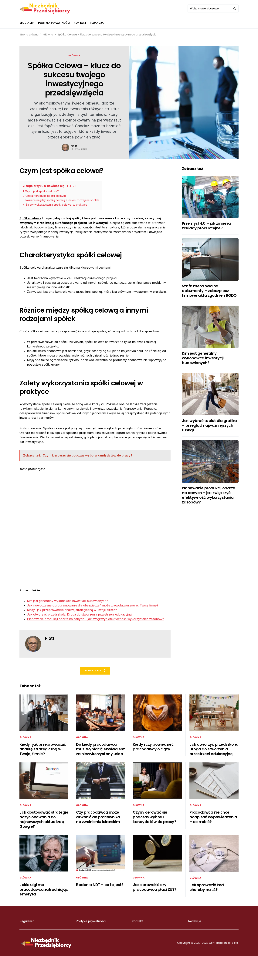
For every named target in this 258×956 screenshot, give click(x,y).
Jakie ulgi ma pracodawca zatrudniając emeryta (43, 889)
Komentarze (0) (95, 670)
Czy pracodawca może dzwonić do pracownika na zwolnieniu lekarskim (98, 817)
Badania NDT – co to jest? (100, 884)
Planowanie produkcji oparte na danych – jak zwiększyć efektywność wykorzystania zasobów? (95, 619)
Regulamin (26, 921)
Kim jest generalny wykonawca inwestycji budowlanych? (67, 601)
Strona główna (29, 34)
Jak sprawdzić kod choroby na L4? (206, 887)
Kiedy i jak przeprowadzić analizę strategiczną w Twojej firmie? (72, 610)
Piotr (74, 146)
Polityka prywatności (91, 921)
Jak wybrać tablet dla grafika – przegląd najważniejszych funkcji (209, 425)
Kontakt (137, 921)
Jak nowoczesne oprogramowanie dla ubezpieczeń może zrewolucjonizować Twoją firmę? (92, 605)
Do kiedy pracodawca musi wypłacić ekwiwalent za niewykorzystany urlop (100, 749)
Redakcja (194, 921)
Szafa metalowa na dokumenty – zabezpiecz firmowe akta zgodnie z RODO (209, 290)
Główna (48, 34)
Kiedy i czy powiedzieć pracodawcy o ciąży (153, 747)
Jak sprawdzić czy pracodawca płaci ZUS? (154, 887)
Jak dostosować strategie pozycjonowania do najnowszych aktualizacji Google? (43, 819)
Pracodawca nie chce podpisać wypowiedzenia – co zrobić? (213, 817)
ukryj (71, 186)
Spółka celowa (30, 218)
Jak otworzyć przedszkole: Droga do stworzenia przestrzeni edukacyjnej (79, 614)
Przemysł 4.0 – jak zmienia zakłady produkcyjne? (206, 226)
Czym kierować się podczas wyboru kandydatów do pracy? (154, 817)
